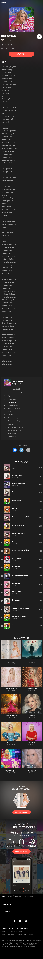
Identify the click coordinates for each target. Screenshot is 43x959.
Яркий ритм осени (11, 715)
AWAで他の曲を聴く (21, 812)
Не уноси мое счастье (15, 427)
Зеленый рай (12, 399)
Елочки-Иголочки (32, 688)
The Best (32, 743)
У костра (10, 415)
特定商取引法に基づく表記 (26, 935)
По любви (32, 715)
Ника (32, 661)
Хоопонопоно (32, 770)
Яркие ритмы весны (11, 688)
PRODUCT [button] (6, 904)
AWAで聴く (21, 54)
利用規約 (4, 932)
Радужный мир (13, 405)
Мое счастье (11, 743)
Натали (14, 40)
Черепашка (11, 396)
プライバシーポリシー (17, 932)
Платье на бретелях (14, 430)
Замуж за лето (18, 381)
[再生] (39, 36)
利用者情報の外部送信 (8, 935)
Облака (10, 424)
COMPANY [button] (7, 911)
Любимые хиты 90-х (11, 770)
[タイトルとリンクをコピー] (28, 450)
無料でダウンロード (21, 851)
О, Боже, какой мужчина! (16, 421)
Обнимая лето (11, 661)
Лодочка (10, 411)
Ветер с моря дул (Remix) (16, 393)
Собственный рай (14, 418)
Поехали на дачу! (14, 408)
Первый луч (12, 433)
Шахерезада (31, 896)
